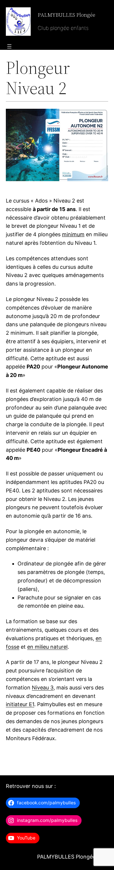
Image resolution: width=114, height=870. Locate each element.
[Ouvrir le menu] (9, 46)
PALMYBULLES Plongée (66, 14)
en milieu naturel (47, 647)
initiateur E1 (20, 704)
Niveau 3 (42, 687)
